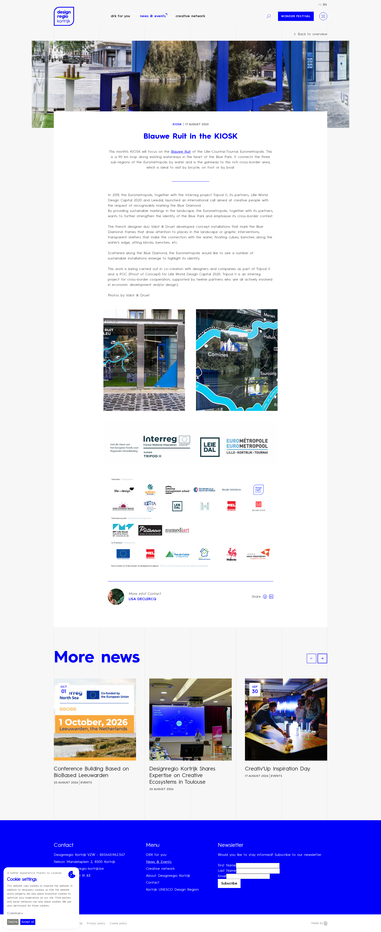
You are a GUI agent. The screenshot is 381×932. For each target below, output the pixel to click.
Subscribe (229, 883)
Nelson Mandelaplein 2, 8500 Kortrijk (84, 862)
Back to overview (312, 34)
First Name (227, 865)
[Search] (269, 16)
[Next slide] (322, 658)
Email (222, 876)
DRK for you (120, 16)
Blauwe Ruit (181, 152)
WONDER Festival (296, 16)
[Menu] (323, 16)
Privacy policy (96, 923)
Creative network (190, 16)
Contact (152, 882)
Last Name (227, 871)
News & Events (153, 16)
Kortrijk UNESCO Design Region (172, 890)
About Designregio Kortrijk (168, 876)
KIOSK (177, 124)
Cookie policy (118, 923)
